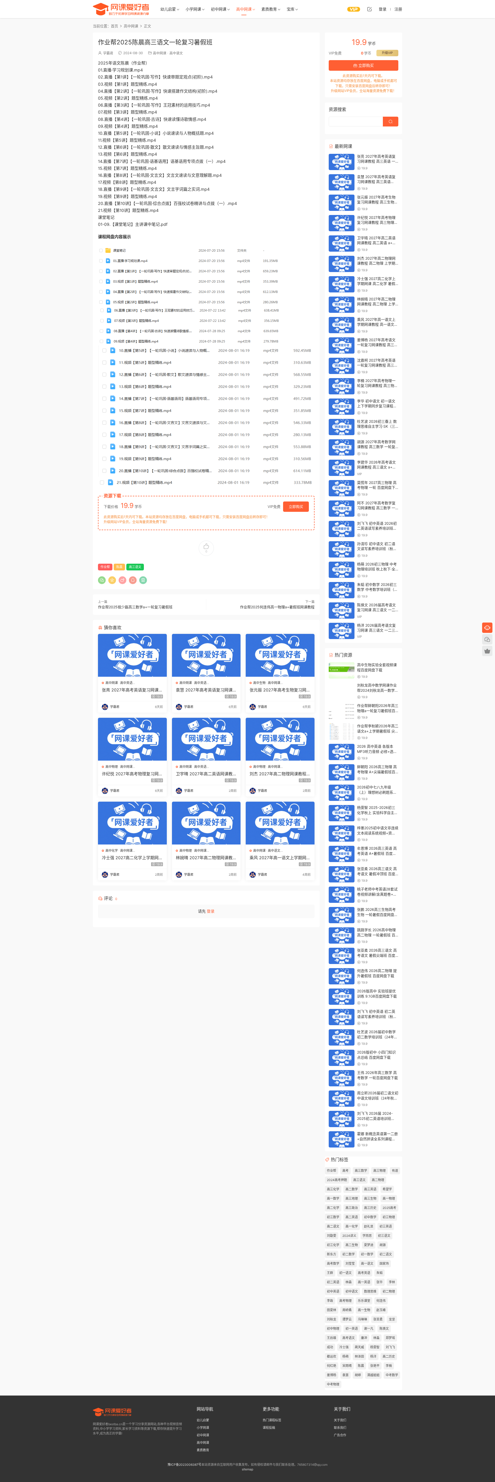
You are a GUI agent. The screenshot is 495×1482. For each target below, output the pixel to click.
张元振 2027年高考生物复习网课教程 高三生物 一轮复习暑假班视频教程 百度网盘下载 (280, 689)
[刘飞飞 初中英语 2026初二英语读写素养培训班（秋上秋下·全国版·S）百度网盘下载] (341, 529)
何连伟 (381, 1301)
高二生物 (351, 1245)
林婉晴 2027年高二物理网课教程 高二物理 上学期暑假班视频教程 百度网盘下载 (206, 857)
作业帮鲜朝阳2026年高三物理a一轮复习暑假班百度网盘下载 (377, 710)
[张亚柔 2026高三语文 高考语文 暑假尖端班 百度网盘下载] (341, 956)
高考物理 (345, 1301)
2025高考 (389, 1208)
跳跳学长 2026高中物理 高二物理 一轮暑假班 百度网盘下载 (376, 935)
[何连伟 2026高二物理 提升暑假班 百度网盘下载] (341, 976)
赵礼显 (368, 1226)
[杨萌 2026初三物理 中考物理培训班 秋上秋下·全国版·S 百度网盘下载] (341, 570)
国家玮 (384, 1263)
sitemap (247, 1469)
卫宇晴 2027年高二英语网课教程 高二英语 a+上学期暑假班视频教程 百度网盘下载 (206, 773)
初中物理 (333, 1328)
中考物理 (333, 1384)
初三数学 (333, 1217)
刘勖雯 (331, 1236)
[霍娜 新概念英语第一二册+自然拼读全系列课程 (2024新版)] (341, 1139)
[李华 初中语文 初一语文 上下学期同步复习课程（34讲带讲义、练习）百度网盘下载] (341, 407)
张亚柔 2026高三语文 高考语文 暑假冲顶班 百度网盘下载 (377, 873)
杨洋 (373, 1356)
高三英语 (370, 1189)
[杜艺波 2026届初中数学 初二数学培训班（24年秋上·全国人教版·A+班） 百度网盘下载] (341, 1037)
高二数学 (351, 1189)
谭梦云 (347, 1319)
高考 (345, 1171)
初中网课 (218, 9)
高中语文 (176, 53)
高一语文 (367, 1263)
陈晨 (119, 567)
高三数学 (361, 1171)
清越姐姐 (373, 1375)
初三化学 (333, 1245)
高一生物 (364, 1310)
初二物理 (389, 1291)
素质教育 (269, 9)
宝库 (290, 9)
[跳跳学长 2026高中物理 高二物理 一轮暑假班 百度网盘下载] (341, 935)
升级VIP (387, 53)
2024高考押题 (337, 1180)
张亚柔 (378, 1319)
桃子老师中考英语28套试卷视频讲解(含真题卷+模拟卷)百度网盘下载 (377, 894)
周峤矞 (347, 1310)
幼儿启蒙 (168, 9)
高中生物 (259, 683)
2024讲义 (349, 1236)
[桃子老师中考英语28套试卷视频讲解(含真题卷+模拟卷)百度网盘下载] (341, 895)
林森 (348, 1282)
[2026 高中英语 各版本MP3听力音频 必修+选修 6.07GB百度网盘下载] (341, 752)
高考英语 (364, 1273)
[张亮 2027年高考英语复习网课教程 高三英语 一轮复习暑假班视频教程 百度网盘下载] (132, 655)
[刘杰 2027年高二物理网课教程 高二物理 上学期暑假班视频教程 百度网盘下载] (280, 739)
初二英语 (333, 1282)
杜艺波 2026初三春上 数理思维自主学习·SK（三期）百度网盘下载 (377, 426)
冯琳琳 (362, 1319)
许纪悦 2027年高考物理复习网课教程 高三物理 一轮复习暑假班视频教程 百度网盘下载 (132, 773)
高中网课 (244, 9)
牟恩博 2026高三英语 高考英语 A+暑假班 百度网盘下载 (377, 853)
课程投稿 (269, 1428)
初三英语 (386, 1226)
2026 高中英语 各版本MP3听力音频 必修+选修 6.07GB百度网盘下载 (377, 751)
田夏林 (331, 1310)
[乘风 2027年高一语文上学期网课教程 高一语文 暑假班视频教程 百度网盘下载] (280, 823)
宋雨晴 (347, 1366)
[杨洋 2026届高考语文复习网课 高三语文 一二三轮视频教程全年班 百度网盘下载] (341, 631)
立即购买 (296, 506)
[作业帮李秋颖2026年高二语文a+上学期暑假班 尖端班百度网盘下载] (341, 731)
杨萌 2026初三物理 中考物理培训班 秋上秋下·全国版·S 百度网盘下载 (377, 569)
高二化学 (333, 1208)
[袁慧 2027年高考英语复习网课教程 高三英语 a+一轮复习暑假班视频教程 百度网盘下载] (206, 655)
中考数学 (392, 1375)
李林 (392, 1282)
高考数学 (333, 1263)
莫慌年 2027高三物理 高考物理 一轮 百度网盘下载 (377, 487)
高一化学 (351, 1226)
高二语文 (333, 1226)
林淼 (376, 1338)
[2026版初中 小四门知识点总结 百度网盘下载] (341, 1058)
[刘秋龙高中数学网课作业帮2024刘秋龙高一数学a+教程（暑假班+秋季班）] (341, 691)
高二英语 (351, 1217)
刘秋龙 (331, 1319)
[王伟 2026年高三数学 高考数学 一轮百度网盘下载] (341, 1078)
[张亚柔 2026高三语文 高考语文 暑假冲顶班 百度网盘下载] (341, 874)
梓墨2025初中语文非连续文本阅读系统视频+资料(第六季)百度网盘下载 (377, 833)
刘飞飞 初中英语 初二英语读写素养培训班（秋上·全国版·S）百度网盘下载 (377, 1016)
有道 (395, 1171)
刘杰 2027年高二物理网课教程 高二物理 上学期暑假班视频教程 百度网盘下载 (279, 773)
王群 (330, 1273)
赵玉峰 (381, 1310)
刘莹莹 (350, 1263)
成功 (330, 1347)
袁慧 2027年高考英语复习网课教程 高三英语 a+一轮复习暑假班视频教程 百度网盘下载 (206, 689)
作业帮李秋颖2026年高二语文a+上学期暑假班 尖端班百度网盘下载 (377, 731)
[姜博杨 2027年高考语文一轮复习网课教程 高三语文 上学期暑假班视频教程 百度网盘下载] (341, 345)
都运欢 (331, 1356)
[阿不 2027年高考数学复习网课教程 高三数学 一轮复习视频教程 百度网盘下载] (341, 508)
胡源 (383, 1245)
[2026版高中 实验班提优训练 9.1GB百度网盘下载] (341, 997)
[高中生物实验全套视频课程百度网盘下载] (341, 670)
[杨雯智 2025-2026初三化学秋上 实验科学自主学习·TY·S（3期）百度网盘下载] (341, 813)
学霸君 (108, 53)
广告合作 (340, 1435)
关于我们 (340, 1420)
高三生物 (370, 1198)
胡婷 (358, 1375)
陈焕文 (384, 1328)
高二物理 (378, 1180)
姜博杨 (331, 1375)
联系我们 (340, 1428)
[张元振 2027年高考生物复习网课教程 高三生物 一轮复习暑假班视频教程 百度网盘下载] (280, 655)
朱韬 (379, 1273)
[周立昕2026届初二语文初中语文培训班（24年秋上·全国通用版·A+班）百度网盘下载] (341, 1098)
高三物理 (379, 1171)
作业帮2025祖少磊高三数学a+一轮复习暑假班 (135, 607)
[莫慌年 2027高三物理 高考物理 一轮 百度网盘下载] (341, 488)
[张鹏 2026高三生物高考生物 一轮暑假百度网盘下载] (341, 915)
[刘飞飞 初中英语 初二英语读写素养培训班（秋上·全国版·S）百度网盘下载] (341, 1017)
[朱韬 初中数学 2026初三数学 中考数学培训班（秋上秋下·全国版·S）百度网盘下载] (341, 590)
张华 (379, 1282)
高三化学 (333, 1189)
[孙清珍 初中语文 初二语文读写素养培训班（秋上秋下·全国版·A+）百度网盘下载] (341, 549)
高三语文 (135, 567)
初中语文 (351, 1291)
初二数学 (348, 1254)
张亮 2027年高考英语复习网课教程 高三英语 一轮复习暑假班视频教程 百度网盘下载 (132, 689)
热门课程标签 (272, 1420)
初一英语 (351, 1328)
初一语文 (345, 1273)
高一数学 (333, 1198)
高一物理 (389, 1198)
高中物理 (111, 767)
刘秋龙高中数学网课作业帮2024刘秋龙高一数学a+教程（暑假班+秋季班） (378, 690)
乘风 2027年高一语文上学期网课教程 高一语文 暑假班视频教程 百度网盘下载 (280, 857)
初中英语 (333, 1291)
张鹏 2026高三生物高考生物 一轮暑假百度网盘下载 (377, 914)
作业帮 (105, 567)
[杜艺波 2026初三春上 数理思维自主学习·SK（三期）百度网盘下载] (341, 427)
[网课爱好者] (121, 9)
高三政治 (351, 1208)
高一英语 (364, 1282)
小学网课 (193, 9)
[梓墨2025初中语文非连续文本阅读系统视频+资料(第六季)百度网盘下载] (341, 833)
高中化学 (111, 850)
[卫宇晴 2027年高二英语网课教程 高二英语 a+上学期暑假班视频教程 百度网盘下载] (206, 739)
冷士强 (344, 1347)
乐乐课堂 (364, 1301)
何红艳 (331, 1366)
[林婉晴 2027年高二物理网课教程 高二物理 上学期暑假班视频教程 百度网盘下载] (206, 823)
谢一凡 (368, 1328)
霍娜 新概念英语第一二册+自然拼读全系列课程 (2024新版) (377, 1139)
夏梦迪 (368, 1245)
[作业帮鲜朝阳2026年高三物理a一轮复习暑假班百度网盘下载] (341, 711)
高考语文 (348, 1338)
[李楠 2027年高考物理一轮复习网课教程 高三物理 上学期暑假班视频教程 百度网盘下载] (341, 386)
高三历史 (370, 1208)
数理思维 (370, 1291)
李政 (330, 1301)
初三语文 (384, 1236)
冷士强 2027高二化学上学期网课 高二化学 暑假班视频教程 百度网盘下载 (132, 857)
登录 (210, 911)
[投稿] (369, 9)
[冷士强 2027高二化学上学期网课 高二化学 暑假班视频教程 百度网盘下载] (132, 823)
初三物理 (389, 1217)
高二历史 (389, 1356)
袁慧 (345, 1375)
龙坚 (392, 1319)
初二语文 (386, 1254)
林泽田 (359, 1356)
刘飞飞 (390, 1347)
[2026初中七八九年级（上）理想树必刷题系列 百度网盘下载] (341, 793)
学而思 (367, 1236)
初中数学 (370, 1217)
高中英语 (126, 683)
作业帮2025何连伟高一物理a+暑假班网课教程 (277, 607)
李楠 (389, 1366)
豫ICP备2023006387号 (184, 1465)
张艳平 (375, 1366)
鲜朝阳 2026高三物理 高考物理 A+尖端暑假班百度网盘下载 (377, 771)
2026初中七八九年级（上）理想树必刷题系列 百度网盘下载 (377, 792)
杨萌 (345, 1356)
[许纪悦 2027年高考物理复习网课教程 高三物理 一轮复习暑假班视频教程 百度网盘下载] (132, 739)
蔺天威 (359, 1347)
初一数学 (367, 1254)
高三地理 (351, 1198)
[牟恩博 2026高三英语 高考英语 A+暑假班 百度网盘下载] (341, 854)
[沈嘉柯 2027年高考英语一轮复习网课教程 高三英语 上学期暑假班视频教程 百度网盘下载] (341, 366)
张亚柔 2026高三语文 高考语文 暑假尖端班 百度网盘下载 (377, 955)
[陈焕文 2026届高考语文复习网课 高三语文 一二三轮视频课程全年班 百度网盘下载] (341, 610)
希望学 (387, 1189)
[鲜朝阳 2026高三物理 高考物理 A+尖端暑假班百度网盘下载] (341, 772)
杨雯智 (375, 1347)
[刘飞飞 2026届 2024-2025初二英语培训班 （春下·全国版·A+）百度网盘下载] (341, 1119)
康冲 (364, 1338)
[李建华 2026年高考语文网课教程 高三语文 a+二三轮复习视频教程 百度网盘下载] (341, 468)
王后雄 (331, 1338)
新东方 (331, 1254)
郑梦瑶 (390, 1338)
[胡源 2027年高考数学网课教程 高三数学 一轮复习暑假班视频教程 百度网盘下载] (341, 447)
